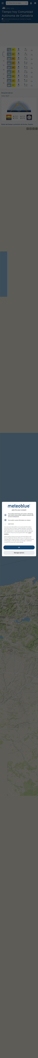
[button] (19, 524)
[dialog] (19, 529)
